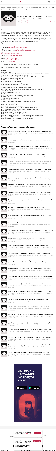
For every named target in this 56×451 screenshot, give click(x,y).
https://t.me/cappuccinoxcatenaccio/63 (10, 53)
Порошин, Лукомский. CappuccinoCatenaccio (36, 7)
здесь (24, 448)
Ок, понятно (37, 441)
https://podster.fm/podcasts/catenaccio (17, 47)
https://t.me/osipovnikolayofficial (13, 59)
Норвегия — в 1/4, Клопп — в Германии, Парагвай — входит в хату (26, 207)
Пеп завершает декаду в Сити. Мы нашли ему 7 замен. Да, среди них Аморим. (29, 337)
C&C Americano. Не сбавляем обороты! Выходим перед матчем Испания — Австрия (30, 230)
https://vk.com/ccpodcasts (15, 55)
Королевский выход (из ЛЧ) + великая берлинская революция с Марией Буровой (30, 314)
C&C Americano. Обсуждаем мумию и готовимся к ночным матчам (26, 223)
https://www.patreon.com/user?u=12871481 (25, 50)
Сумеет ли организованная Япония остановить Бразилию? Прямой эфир (28, 245)
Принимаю (37, 432)
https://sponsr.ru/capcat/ (20, 49)
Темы (11, 434)
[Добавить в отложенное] (22, 21)
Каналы (3, 7)
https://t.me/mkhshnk (10, 61)
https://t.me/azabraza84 (11, 58)
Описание (4, 30)
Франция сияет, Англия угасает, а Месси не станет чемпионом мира (26, 238)
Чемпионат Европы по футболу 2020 (15, 7)
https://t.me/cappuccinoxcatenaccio (21, 46)
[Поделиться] (26, 21)
